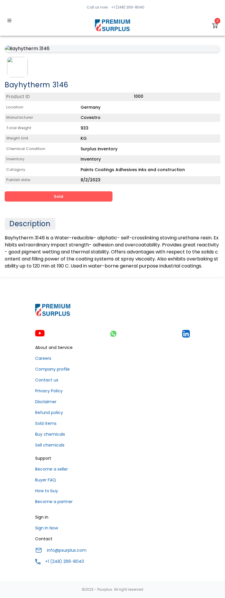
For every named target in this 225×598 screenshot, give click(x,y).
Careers (43, 358)
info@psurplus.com (66, 550)
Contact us (46, 380)
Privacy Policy (49, 391)
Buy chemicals (50, 434)
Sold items (46, 423)
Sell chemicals (49, 445)
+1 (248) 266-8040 (127, 7)
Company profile (52, 369)
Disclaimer (46, 402)
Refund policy (49, 412)
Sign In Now (46, 528)
